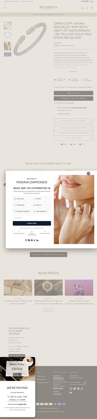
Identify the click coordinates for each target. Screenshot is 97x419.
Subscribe (32, 223)
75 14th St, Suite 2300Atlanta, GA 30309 (17, 398)
